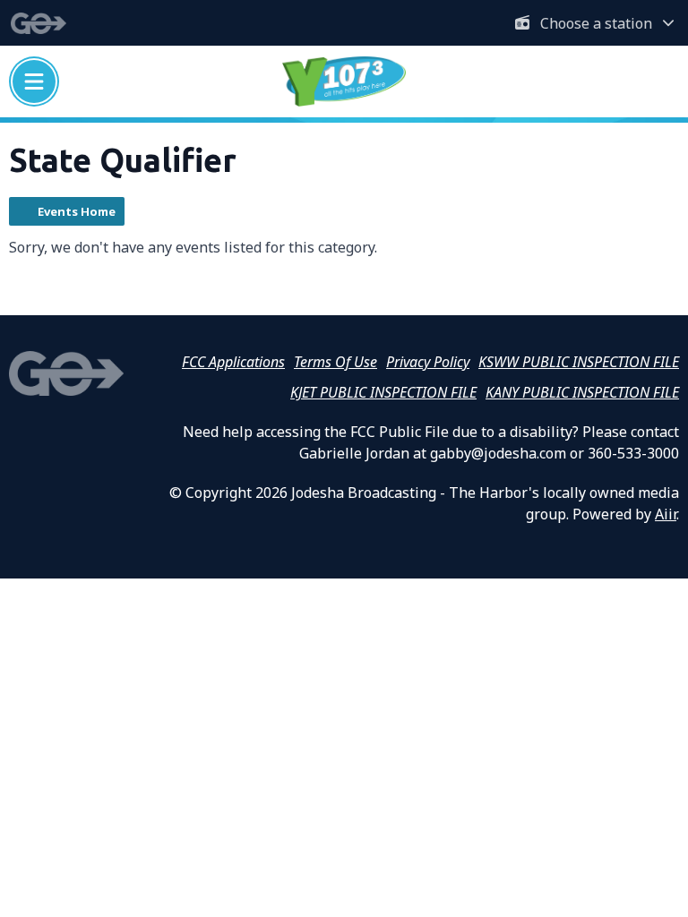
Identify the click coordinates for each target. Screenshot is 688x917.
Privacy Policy (427, 362)
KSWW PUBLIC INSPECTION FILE (578, 362)
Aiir (665, 514)
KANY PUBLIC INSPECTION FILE (582, 392)
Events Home (77, 211)
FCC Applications (233, 362)
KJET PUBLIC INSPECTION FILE (383, 392)
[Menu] (34, 81)
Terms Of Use (335, 362)
